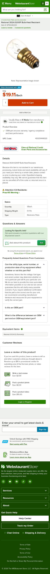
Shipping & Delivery (35, 533)
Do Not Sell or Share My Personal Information (25, 561)
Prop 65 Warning (10, 192)
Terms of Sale (25, 545)
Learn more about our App (20, 457)
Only (4, 91)
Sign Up (42, 429)
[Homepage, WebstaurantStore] (25, 3)
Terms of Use (18, 253)
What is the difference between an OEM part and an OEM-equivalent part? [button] (23, 317)
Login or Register (25, 402)
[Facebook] (17, 482)
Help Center (25, 518)
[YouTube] (10, 482)
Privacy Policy (31, 253)
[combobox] (25, 9)
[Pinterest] (30, 482)
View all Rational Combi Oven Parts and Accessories (34, 148)
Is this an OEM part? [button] (14, 308)
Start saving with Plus (18, 444)
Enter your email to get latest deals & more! (23, 424)
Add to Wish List (25, 112)
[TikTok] (23, 482)
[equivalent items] (22, 329)
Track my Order (25, 525)
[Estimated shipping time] (42, 122)
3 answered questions (23, 28)
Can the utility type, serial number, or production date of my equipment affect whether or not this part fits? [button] (23, 267)
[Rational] (10, 148)
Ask (41, 243)
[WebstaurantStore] (25, 466)
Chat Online (13, 533)
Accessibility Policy (25, 557)
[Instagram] (3, 482)
